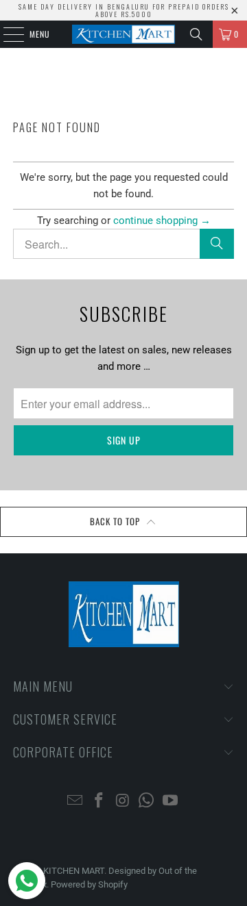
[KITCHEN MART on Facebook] (99, 801)
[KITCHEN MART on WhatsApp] (147, 801)
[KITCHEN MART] (123, 34)
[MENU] (6, 34)
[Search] (196, 34)
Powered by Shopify (89, 884)
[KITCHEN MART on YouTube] (171, 801)
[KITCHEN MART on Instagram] (123, 801)
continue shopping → (162, 220)
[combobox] (123, 244)
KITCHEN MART (73, 871)
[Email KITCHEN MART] (75, 801)
